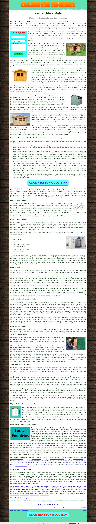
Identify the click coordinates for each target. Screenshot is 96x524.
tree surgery (25, 464)
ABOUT (71, 9)
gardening (70, 457)
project (31, 99)
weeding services (68, 462)
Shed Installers (53, 488)
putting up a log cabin (76, 442)
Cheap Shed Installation (41, 486)
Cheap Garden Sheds (23, 491)
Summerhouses (25, 489)
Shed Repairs (65, 488)
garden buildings (62, 72)
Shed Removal (42, 488)
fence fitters (36, 459)
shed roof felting (56, 382)
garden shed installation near (24, 454)
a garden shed (45, 22)
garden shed (54, 107)
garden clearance (21, 466)
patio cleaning (78, 459)
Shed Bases (77, 486)
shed (29, 47)
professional (16, 86)
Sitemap (11, 510)
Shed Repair (39, 493)
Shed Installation (79, 491)
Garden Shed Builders (22, 486)
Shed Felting (44, 495)
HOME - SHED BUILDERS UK (48, 505)
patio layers (54, 457)
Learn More (72, 523)
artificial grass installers (48, 464)
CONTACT (76, 9)
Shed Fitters (50, 493)
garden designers (48, 462)
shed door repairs (78, 414)
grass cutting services (26, 462)
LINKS (67, 9)
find (15, 472)
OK (78, 523)
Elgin (35, 188)
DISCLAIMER (82, 9)
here (71, 481)
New (15, 510)
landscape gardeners (57, 459)
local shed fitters (44, 449)
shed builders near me (51, 450)
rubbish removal (20, 460)
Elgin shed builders (29, 407)
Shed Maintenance (65, 491)
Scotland (27, 421)
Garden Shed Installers (40, 491)
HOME (63, 9)
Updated (18, 510)
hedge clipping (62, 460)
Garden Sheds (56, 486)
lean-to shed (29, 274)
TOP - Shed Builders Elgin (19, 498)
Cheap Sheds (67, 486)
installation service (56, 37)
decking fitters (80, 460)
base (18, 60)
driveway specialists (41, 460)
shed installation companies (73, 170)
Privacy (84, 510)
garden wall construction (74, 464)
